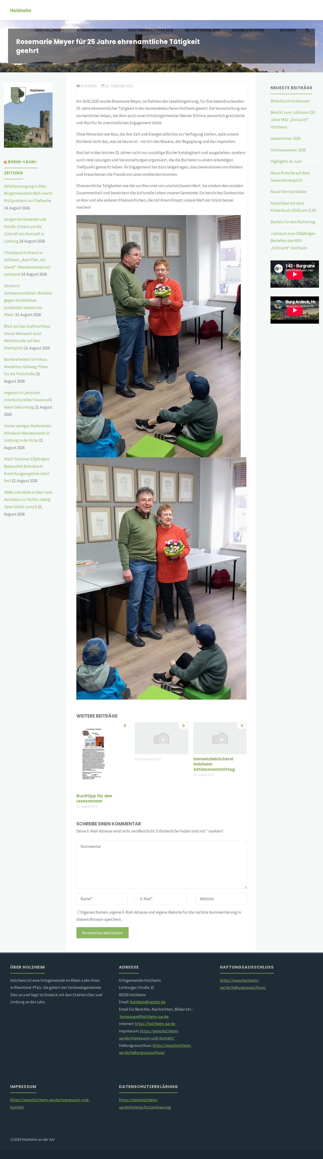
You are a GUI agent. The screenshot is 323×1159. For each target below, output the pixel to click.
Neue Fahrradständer (289, 191)
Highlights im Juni (286, 161)
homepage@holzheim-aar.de (144, 1016)
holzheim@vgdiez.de (148, 1002)
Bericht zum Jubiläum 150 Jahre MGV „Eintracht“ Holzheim (293, 119)
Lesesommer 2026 (286, 138)
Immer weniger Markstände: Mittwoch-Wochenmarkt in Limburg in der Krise (28, 433)
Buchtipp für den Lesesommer (94, 798)
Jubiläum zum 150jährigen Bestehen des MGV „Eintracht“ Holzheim (293, 241)
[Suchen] (307, 30)
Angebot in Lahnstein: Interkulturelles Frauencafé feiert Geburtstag (28, 400)
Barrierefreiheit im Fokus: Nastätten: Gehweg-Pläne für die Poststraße (26, 366)
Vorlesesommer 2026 (288, 150)
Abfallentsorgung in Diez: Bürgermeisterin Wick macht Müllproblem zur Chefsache (28, 193)
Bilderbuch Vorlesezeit (290, 101)
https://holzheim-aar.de (155, 1023)
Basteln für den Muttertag (293, 222)
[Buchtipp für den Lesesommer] (103, 756)
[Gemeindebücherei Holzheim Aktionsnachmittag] (220, 737)
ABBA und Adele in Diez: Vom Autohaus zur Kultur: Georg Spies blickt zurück (28, 499)
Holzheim (20, 10)
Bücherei (89, 86)
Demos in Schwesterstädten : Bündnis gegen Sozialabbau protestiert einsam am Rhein (28, 300)
